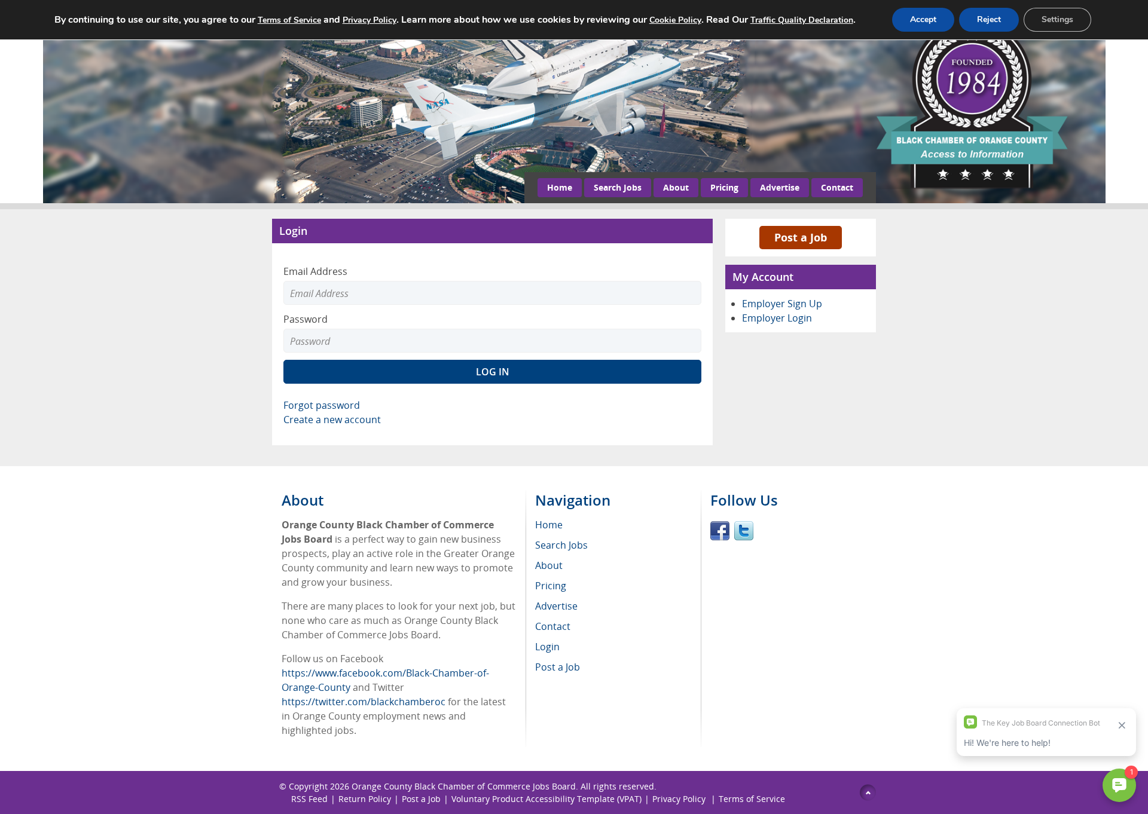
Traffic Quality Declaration (801, 20)
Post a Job (800, 237)
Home (559, 187)
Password (305, 319)
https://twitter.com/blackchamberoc (363, 701)
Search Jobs (618, 187)
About (676, 187)
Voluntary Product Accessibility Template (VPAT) (546, 798)
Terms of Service (752, 798)
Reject (989, 19)
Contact (837, 187)
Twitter (743, 530)
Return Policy (364, 798)
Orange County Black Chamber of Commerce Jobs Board (464, 786)
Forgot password (321, 405)
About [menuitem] (549, 565)
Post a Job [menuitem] (557, 667)
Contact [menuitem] (552, 626)
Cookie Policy (675, 20)
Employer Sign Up (782, 303)
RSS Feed (309, 798)
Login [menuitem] (547, 646)
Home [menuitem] (549, 524)
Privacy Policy (680, 798)
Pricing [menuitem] (550, 585)
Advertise (779, 187)
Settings (1057, 19)
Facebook (719, 530)
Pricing (724, 187)
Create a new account (332, 419)
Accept (923, 19)
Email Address (315, 271)
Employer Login (777, 318)
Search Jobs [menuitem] (561, 545)
